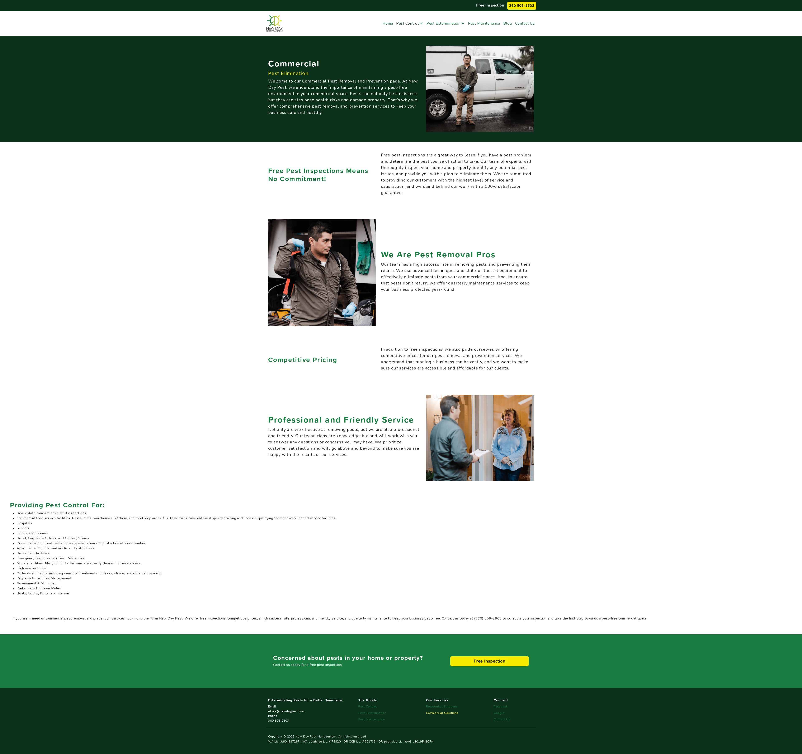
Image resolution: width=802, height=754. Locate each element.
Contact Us (525, 23)
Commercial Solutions (442, 713)
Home (387, 23)
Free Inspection (490, 5)
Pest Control (407, 23)
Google (499, 713)
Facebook (501, 706)
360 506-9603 (521, 5)
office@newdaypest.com (286, 711)
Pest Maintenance (484, 23)
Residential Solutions (442, 706)
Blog (507, 23)
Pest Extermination (443, 23)
